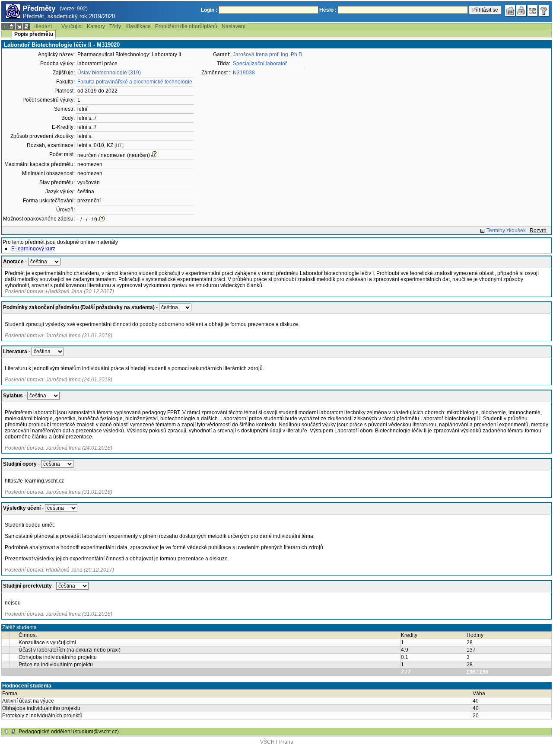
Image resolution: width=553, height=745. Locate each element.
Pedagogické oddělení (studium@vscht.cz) (69, 732)
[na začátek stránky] (6, 731)
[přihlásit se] (521, 11)
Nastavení (233, 26)
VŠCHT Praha (276, 742)
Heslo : (328, 10)
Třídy (115, 26)
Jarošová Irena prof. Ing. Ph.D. (268, 54)
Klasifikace (138, 26)
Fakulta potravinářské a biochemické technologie (134, 82)
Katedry (96, 26)
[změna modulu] (19, 26)
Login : (209, 10)
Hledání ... (45, 26)
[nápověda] (544, 11)
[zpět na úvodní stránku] (510, 11)
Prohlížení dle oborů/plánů (186, 26)
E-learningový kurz (33, 249)
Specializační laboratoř (260, 64)
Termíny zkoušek (506, 230)
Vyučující (72, 26)
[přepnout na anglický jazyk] (532, 11)
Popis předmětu (33, 34)
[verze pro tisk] (26, 26)
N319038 (244, 73)
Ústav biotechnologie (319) (109, 73)
